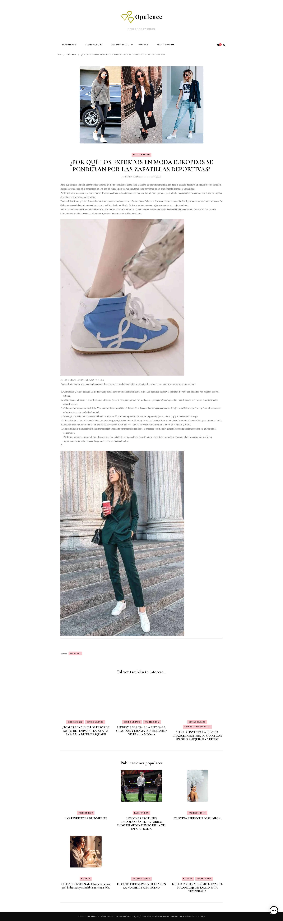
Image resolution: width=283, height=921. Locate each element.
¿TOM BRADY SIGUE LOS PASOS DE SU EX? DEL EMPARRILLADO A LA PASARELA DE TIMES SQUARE (85, 731)
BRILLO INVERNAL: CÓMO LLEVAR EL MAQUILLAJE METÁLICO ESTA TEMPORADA (197, 887)
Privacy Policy (198, 916)
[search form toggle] (224, 45)
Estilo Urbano (165, 45)
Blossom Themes (162, 916)
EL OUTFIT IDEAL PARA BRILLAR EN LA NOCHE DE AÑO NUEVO (141, 885)
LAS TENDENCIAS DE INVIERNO (86, 818)
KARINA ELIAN (131, 177)
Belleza (143, 45)
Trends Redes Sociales (197, 727)
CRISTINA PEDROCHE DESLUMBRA (197, 818)
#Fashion (75, 653)
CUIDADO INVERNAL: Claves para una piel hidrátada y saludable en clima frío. (85, 885)
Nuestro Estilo (120, 45)
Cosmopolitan (93, 45)
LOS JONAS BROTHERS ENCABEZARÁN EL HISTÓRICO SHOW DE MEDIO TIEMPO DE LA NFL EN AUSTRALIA (141, 824)
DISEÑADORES (75, 722)
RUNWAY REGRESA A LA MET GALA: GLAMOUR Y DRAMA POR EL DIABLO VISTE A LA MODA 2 (141, 731)
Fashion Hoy (69, 45)
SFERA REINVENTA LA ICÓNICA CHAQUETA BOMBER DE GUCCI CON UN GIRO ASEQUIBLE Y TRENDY (197, 735)
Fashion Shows (197, 813)
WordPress (186, 916)
